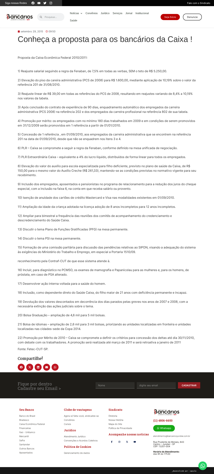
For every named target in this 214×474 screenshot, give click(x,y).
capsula (193, 471)
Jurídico (105, 13)
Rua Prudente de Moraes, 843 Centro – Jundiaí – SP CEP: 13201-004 (168, 444)
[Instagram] (51, 3)
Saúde (73, 20)
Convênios (92, 13)
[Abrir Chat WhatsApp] (202, 465)
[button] (21, 367)
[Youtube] (39, 3)
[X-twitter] (127, 442)
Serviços (117, 13)
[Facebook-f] (112, 442)
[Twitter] (45, 3)
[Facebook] (33, 3)
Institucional (142, 13)
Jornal (128, 13)
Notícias (74, 13)
